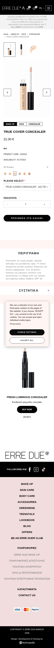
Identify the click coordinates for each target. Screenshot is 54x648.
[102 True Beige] (14, 173)
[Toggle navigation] (49, 8)
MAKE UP (15, 34)
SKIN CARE (27, 490)
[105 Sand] (24, 173)
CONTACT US (27, 595)
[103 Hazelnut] (10, 173)
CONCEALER (34, 34)
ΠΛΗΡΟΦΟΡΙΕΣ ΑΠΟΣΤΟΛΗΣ (27, 560)
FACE (24, 34)
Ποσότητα (10, 198)
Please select (14, 181)
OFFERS (27, 532)
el (40, 8)
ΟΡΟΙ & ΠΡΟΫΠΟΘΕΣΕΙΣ (27, 572)
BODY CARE (27, 496)
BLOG (27, 526)
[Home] (11, 8)
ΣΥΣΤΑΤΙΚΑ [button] (28, 290)
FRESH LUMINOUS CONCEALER (27, 397)
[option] (9, 51)
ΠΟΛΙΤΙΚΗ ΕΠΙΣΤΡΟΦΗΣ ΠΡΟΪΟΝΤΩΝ (27, 578)
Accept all (27, 340)
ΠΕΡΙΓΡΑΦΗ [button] (28, 253)
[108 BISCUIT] (29, 173)
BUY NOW (27, 409)
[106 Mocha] (5, 173)
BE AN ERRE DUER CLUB (27, 538)
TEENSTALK (27, 514)
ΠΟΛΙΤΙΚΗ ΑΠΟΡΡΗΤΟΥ (27, 566)
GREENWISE (27, 508)
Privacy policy (15, 324)
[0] (34, 8)
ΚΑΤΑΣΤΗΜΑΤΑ (27, 589)
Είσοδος (21, 7)
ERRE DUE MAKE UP (27, 554)
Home (6, 34)
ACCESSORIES (27, 502)
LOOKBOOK (27, 520)
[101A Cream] (19, 173)
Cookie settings (27, 332)
